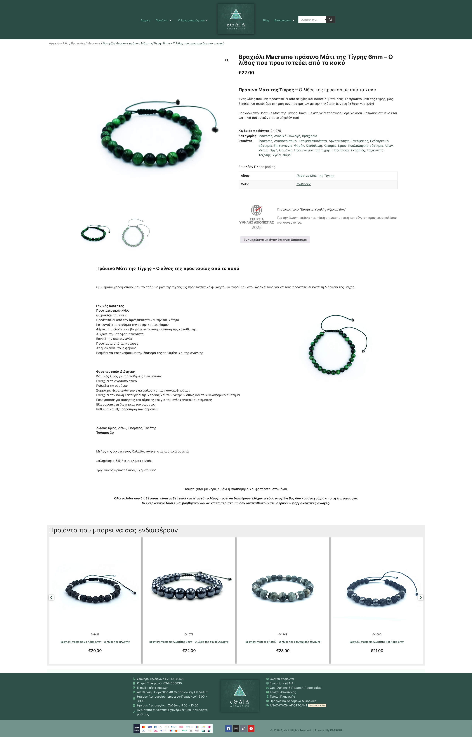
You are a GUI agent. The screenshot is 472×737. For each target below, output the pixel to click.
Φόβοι (287, 155)
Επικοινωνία (283, 146)
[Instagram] (236, 728)
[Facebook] (228, 728)
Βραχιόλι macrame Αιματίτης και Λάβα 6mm (283, 641)
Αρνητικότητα (339, 141)
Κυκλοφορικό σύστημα (365, 146)
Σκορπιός (358, 150)
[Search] (330, 19)
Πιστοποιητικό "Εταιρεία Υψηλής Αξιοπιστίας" (311, 209)
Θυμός (299, 146)
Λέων (389, 146)
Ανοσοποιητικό (285, 141)
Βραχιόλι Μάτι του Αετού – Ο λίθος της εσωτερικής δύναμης (189, 641)
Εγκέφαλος (359, 141)
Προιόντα (162, 20)
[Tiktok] (243, 728)
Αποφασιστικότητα (313, 141)
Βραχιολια (78, 43)
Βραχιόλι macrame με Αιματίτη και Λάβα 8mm (376, 641)
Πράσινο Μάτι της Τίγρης (315, 176)
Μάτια (263, 150)
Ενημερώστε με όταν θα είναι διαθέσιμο (275, 240)
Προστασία (340, 150)
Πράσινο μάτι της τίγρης (312, 150)
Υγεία (277, 155)
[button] (227, 60)
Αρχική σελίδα (59, 43)
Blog (266, 20)
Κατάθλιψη (314, 146)
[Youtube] (251, 728)
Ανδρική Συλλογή (287, 136)
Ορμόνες (285, 150)
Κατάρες (330, 146)
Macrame (93, 43)
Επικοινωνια (283, 20)
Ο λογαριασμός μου (191, 20)
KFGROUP (336, 730)
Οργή (273, 150)
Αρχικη (145, 20)
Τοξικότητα (375, 150)
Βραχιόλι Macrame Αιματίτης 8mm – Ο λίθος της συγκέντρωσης (95, 641)
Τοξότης (264, 155)
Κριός (342, 146)
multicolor (303, 184)
